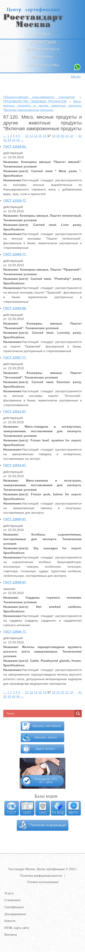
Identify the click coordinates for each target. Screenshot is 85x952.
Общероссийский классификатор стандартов (39, 97)
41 (80, 136)
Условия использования (42, 882)
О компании (12, 900)
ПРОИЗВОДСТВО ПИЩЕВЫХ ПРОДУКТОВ (34, 101)
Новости (9, 921)
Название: (11, 162)
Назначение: (12, 180)
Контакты (10, 934)
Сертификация (14, 907)
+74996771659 (43, 42)
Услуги (9, 893)
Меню (76, 76)
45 (18, 140)
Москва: (43, 34)
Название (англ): (16, 171)
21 (67, 136)
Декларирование (15, 914)
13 (31, 136)
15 (40, 136)
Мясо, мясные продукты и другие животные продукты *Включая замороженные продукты (42, 106)
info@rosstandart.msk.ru (43, 49)
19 (58, 136)
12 (27, 136)
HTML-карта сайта (16, 928)
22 (71, 136)
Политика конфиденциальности (41, 875)
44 (13, 140)
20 (62, 136)
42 (5, 140)
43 (9, 140)
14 (35, 136)
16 (44, 136)
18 (53, 136)
